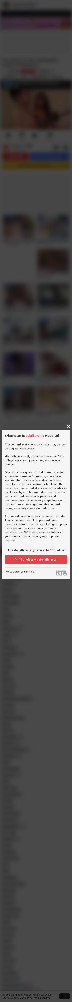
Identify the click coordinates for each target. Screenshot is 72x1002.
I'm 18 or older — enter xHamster (36, 559)
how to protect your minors (19, 572)
